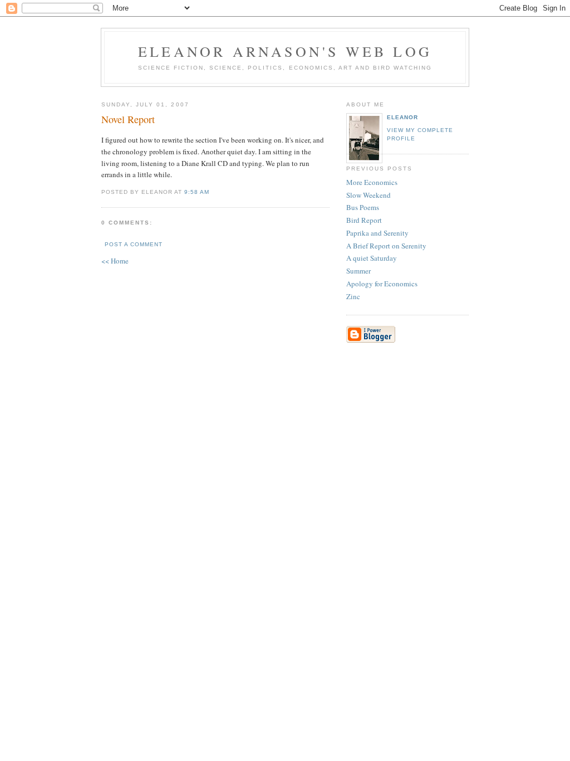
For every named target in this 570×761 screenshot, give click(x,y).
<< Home (115, 261)
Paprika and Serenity (377, 233)
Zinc (353, 296)
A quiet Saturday (371, 258)
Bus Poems (362, 207)
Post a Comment (134, 244)
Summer (358, 271)
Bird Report (364, 220)
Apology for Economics (381, 284)
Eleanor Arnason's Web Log (285, 51)
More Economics (371, 182)
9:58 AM (196, 192)
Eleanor (402, 117)
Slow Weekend (368, 195)
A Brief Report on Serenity (386, 246)
